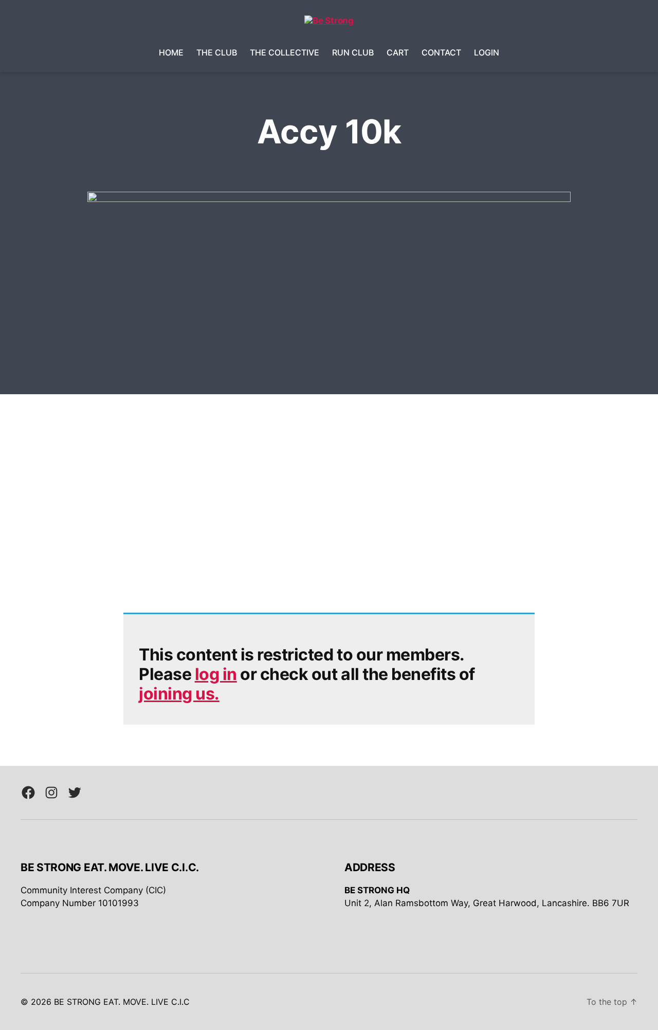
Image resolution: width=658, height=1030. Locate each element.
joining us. (179, 694)
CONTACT (441, 53)
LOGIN (486, 53)
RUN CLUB (353, 53)
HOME (171, 53)
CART (398, 53)
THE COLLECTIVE (284, 53)
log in (216, 674)
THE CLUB (216, 53)
